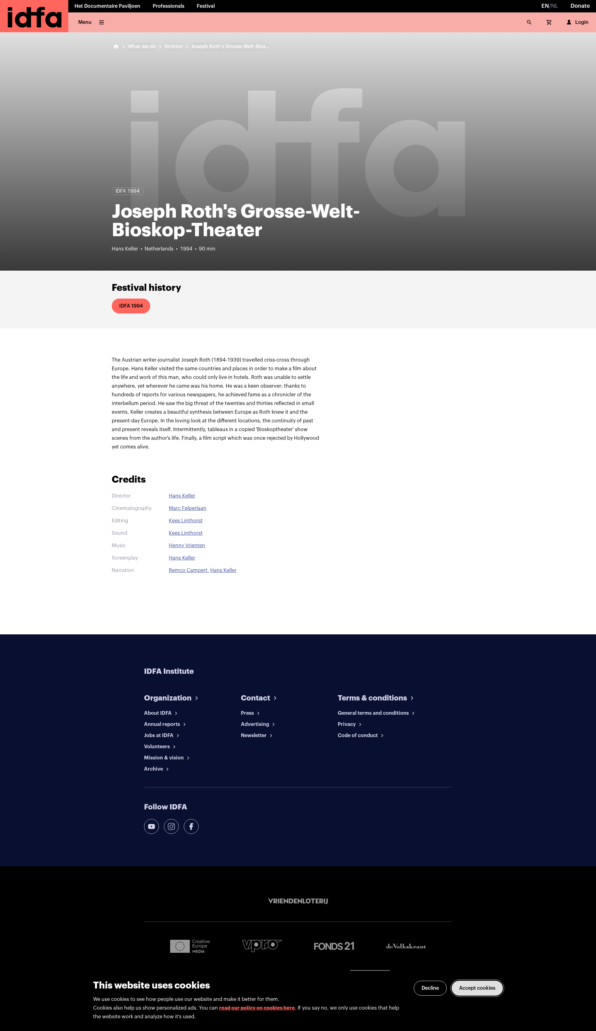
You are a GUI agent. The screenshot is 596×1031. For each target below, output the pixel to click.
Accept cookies (477, 988)
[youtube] (151, 826)
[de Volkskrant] (406, 946)
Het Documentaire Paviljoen (107, 6)
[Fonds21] (334, 946)
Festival (206, 6)
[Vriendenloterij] (298, 901)
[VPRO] (262, 946)
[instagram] (171, 826)
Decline (430, 988)
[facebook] (191, 826)
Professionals (168, 6)
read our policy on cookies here (257, 1008)
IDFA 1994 (131, 306)
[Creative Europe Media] (190, 946)
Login (582, 22)
